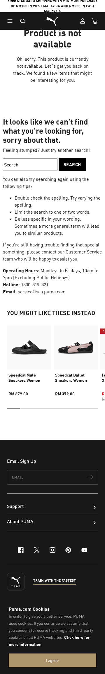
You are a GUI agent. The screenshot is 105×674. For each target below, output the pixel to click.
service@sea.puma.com (42, 292)
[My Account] (82, 21)
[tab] (13, 409)
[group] (29, 358)
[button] (11, 21)
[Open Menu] (11, 21)
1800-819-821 (34, 284)
